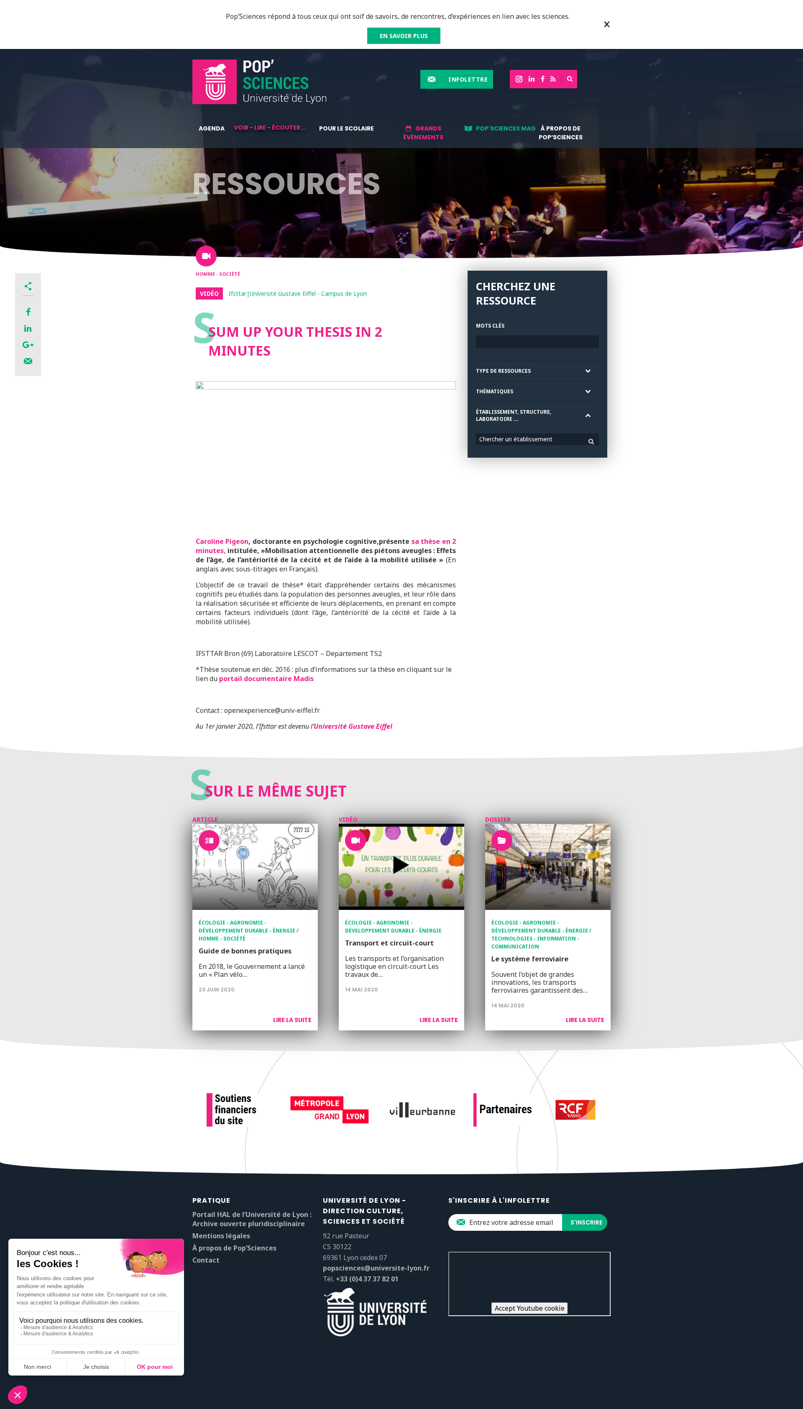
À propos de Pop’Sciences (561, 132)
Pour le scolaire (346, 128)
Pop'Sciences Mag (506, 128)
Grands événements (423, 132)
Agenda (212, 128)
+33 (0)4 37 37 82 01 (367, 1278)
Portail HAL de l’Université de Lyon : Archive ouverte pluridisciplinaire (252, 1219)
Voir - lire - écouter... (269, 127)
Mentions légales (221, 1235)
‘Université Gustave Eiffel (352, 726)
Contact (206, 1260)
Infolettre (468, 79)
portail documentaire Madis (266, 678)
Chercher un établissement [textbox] (515, 439)
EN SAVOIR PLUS (404, 36)
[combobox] (537, 439)
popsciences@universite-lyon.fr (376, 1268)
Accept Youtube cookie (530, 1308)
